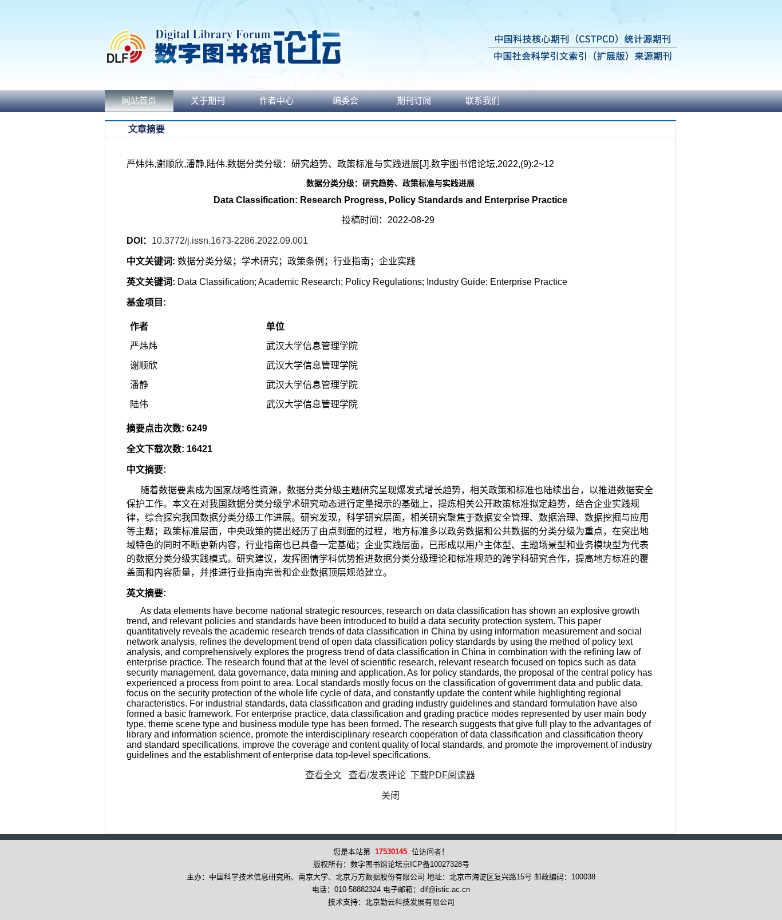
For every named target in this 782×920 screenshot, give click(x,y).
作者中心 (276, 100)
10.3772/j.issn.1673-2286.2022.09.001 (230, 240)
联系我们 (482, 100)
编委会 (345, 100)
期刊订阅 (414, 100)
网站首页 (139, 100)
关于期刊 (208, 100)
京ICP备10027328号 (435, 864)
